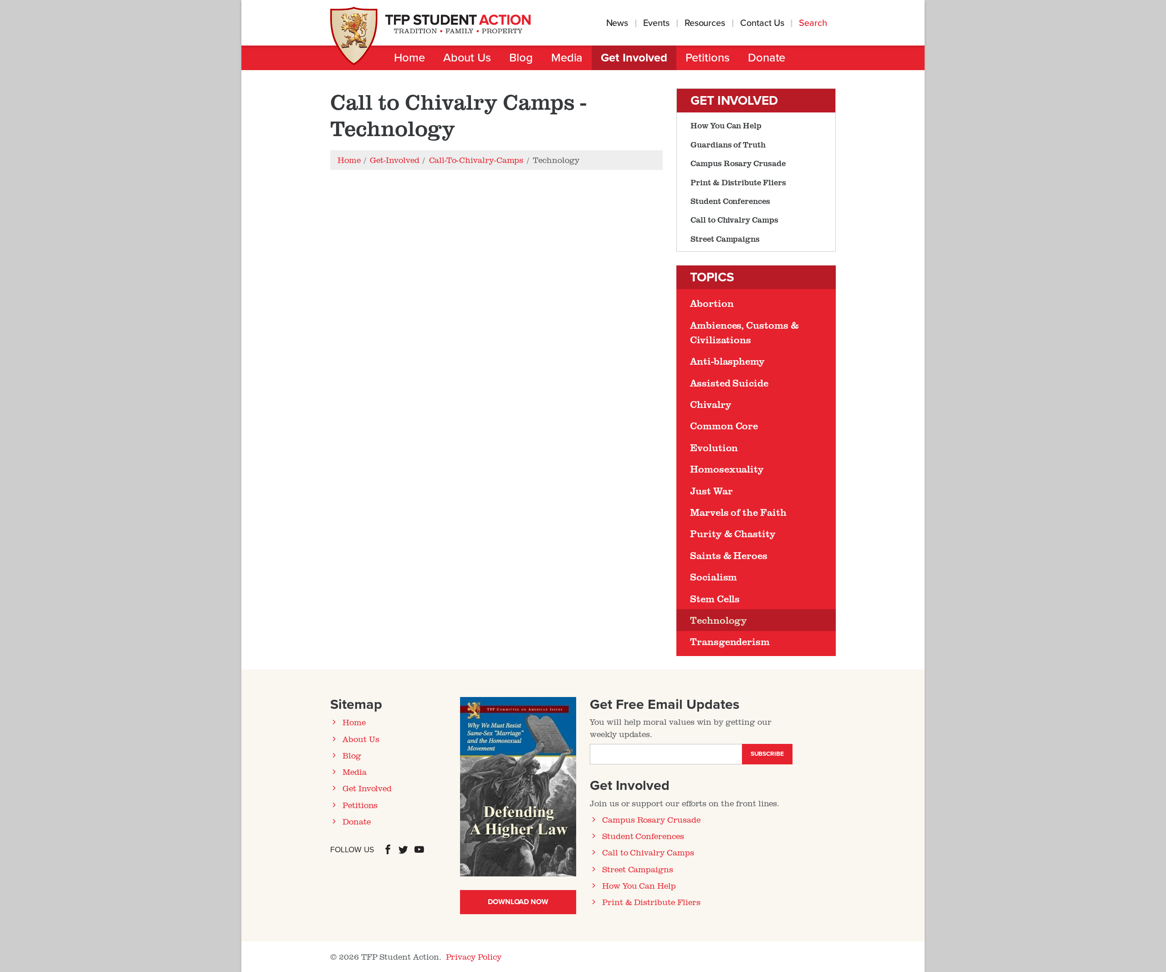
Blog (521, 58)
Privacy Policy (473, 956)
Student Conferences (730, 200)
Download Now (518, 901)
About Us (467, 58)
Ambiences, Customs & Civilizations (744, 332)
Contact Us (762, 23)
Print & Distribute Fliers (738, 182)
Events (656, 23)
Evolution (714, 447)
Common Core (724, 426)
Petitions (707, 58)
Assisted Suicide (729, 383)
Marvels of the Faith (738, 512)
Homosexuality (727, 469)
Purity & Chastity (733, 533)
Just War (711, 491)
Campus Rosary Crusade (738, 163)
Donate (767, 58)
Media (567, 58)
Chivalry (710, 404)
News (617, 23)
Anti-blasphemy (727, 361)
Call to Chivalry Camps (734, 219)
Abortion (711, 303)
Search (814, 23)
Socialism (713, 577)
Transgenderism (730, 641)
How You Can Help (726, 125)
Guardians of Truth (728, 144)
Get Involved (634, 58)
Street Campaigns (725, 238)
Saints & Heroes (728, 555)
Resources (705, 23)
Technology (718, 620)
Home (409, 58)
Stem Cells (715, 599)
